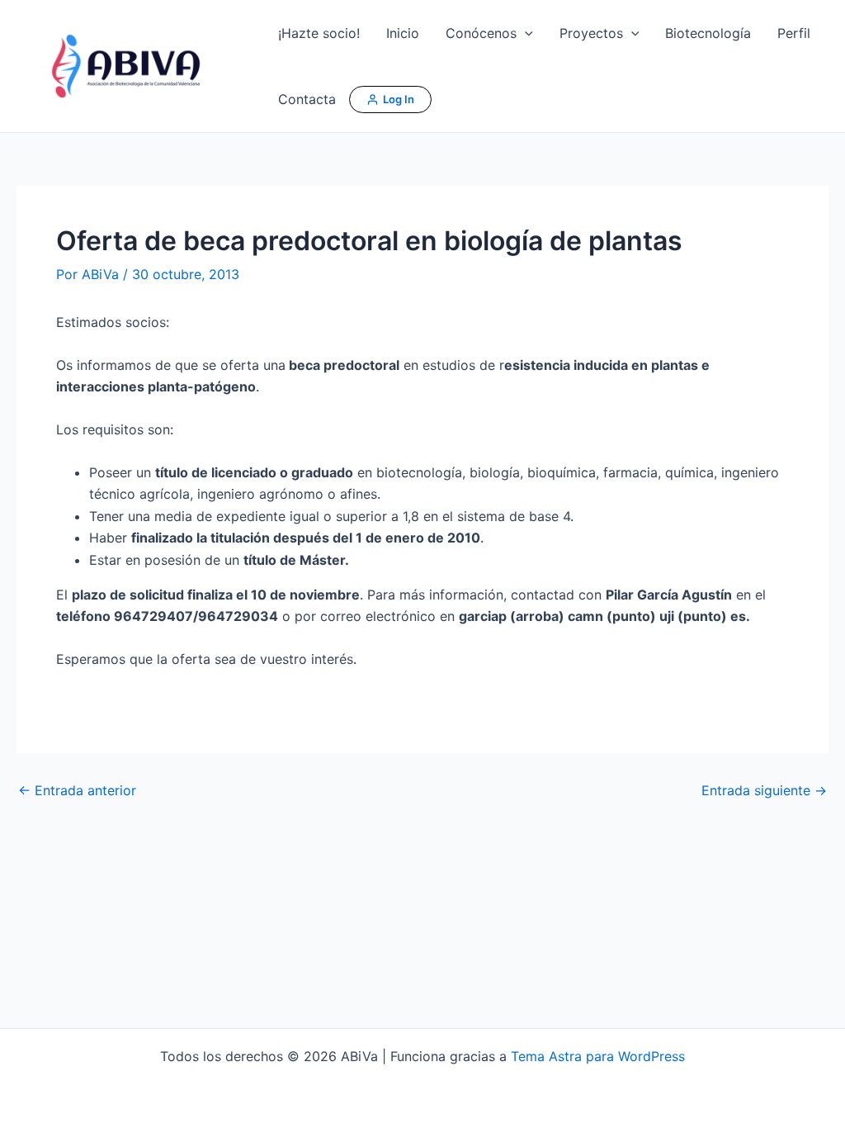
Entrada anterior (77, 790)
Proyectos (591, 33)
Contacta (307, 99)
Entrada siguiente (764, 790)
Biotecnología (708, 33)
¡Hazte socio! (319, 33)
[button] (525, 33)
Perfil (793, 33)
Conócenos (481, 33)
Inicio (402, 33)
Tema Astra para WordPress (598, 1056)
